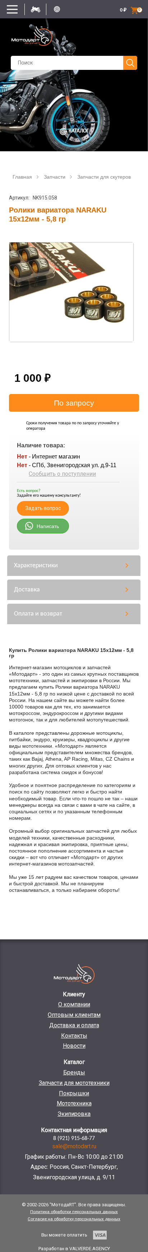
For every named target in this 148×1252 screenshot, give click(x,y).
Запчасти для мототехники (74, 1082)
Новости (74, 1045)
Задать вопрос (43, 508)
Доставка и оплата (74, 1025)
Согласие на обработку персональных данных (74, 1218)
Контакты (74, 1035)
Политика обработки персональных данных (74, 1211)
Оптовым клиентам (74, 1014)
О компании (74, 1004)
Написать (48, 526)
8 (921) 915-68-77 (74, 1138)
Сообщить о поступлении (62, 473)
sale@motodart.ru (74, 1146)
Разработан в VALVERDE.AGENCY (74, 1248)
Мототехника (74, 1103)
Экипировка (74, 1113)
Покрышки (74, 1093)
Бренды (74, 1072)
